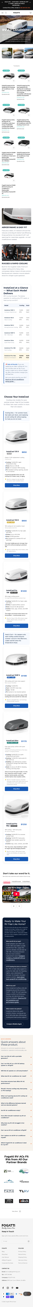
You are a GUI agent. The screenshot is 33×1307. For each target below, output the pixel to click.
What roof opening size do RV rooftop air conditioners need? (14, 1097)
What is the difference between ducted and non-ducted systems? (13, 1104)
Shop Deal (4, 1254)
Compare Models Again (14, 1024)
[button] (13, 906)
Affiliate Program (6, 1260)
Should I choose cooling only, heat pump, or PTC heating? (14, 1089)
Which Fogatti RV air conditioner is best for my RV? (14, 1143)
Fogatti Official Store (11, 1301)
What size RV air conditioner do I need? (13, 1076)
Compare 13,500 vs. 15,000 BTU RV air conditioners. (15, 958)
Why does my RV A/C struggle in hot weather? (12, 1124)
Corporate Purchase (7, 1263)
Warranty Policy (22, 1260)
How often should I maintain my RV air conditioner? (13, 1116)
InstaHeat (26, 881)
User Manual (5, 1257)
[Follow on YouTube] (17, 1288)
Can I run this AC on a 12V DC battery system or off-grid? (12, 1064)
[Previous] (2, 2)
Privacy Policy (22, 1251)
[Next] (30, 2)
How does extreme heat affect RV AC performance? (13, 1082)
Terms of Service (22, 1263)
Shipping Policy (22, 1257)
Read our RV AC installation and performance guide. (16, 1000)
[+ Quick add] (13, 81)
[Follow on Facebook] (3, 1288)
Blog (3, 1251)
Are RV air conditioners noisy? (10, 1110)
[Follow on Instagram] (8, 1288)
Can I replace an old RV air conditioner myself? (13, 1136)
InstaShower (16, 881)
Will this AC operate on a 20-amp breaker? (14, 1070)
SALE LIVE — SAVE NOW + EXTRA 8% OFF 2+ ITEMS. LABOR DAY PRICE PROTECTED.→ (16, 3)
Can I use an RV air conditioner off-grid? (13, 1130)
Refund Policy (22, 1254)
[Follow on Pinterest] (12, 1288)
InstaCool (6, 881)
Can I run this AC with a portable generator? (11, 1057)
